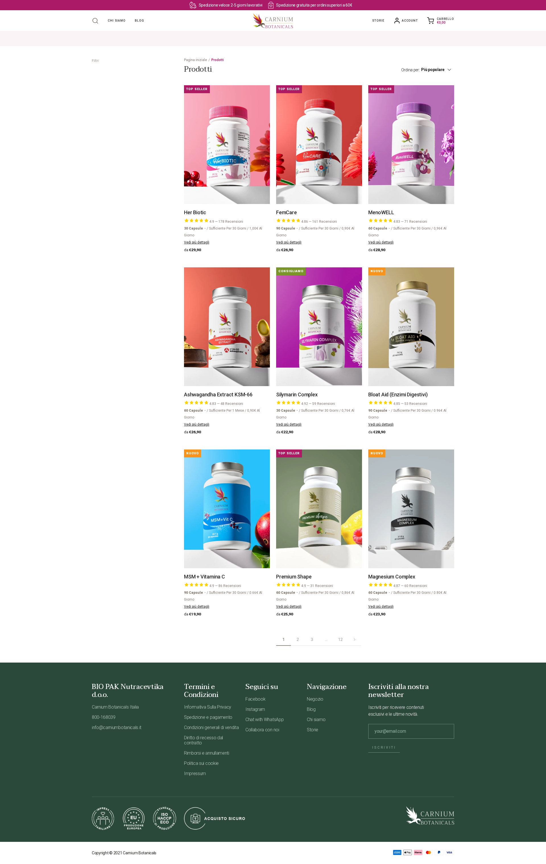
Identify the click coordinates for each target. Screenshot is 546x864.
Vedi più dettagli (196, 242)
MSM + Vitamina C (204, 577)
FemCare (286, 212)
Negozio (315, 699)
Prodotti (217, 60)
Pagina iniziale (195, 60)
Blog (311, 709)
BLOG (139, 20)
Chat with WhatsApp (264, 719)
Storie (378, 20)
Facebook (255, 699)
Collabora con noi (262, 729)
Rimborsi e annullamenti (206, 753)
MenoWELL (381, 212)
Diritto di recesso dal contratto (203, 740)
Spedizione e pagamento (208, 717)
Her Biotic (195, 212)
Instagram (255, 709)
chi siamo (117, 20)
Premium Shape (293, 577)
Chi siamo (316, 719)
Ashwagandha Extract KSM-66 (218, 394)
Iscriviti (384, 748)
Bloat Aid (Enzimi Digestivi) (397, 394)
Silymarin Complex (297, 394)
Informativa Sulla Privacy (207, 707)
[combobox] (439, 69)
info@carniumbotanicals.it (116, 727)
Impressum (195, 773)
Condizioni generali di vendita (211, 727)
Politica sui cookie (201, 763)
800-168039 (103, 717)
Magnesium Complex (391, 577)
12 (340, 639)
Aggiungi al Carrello (230, 192)
